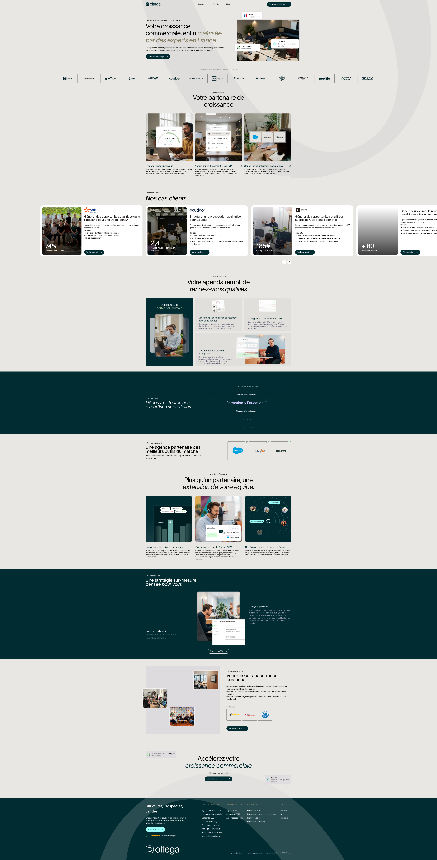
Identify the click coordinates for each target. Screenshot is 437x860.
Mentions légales (255, 853)
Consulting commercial (211, 825)
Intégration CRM (233, 814)
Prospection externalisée (212, 814)
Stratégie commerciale (211, 829)
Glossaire (284, 818)
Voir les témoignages (168, 836)
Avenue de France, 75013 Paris (278, 853)
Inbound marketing (209, 821)
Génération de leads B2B (212, 832)
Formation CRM (253, 811)
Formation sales (253, 818)
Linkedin (284, 811)
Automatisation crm (234, 818)
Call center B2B (208, 818)
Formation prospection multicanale (261, 814)
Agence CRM (231, 811)
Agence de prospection (211, 811)
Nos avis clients (237, 853)
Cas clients (217, 4)
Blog (228, 4)
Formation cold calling (256, 821)
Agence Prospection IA (211, 836)
